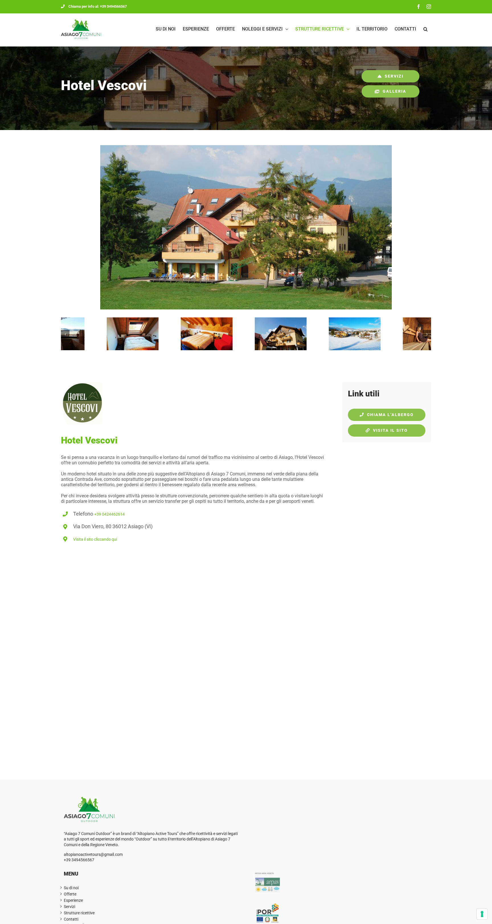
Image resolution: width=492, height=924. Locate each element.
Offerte (70, 894)
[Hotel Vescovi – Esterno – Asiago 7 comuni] (320, 320)
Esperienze (73, 900)
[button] (425, 29)
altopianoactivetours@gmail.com (93, 854)
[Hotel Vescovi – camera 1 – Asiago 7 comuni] (172, 320)
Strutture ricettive (79, 913)
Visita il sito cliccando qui (95, 539)
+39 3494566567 (79, 860)
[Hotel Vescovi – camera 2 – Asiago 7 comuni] (98, 320)
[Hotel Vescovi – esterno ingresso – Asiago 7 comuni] (246, 320)
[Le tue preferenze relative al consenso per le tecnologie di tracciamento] (482, 914)
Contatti (71, 919)
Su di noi (71, 888)
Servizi (69, 906)
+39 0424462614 (109, 514)
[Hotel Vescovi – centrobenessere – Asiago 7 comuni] (394, 320)
